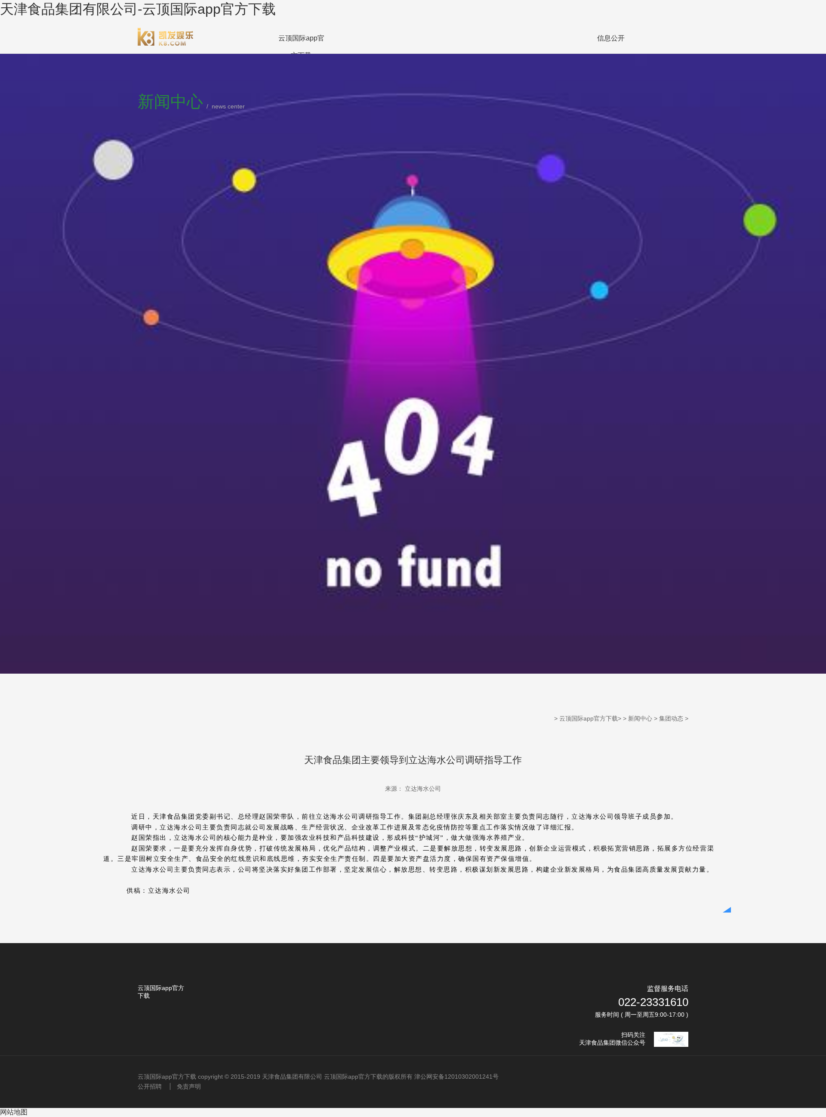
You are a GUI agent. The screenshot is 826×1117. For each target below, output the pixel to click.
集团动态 (671, 718)
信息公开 (611, 38)
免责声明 (189, 1086)
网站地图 (14, 1112)
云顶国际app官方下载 (301, 46)
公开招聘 (150, 1086)
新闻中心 (640, 718)
